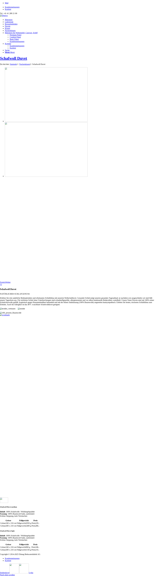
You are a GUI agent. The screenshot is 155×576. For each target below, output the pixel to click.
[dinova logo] (4, 16)
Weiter (8, 282)
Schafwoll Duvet (13, 58)
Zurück (3, 282)
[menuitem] (80, 7)
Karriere (8, 9)
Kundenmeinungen (12, 7)
